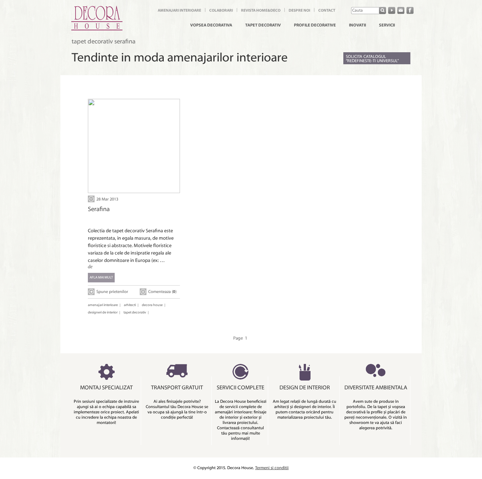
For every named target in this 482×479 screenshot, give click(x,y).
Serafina (99, 209)
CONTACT (326, 11)
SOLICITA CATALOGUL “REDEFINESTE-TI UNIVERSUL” (372, 59)
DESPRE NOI (299, 11)
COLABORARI (221, 11)
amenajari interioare (103, 305)
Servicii (387, 25)
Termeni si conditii (272, 468)
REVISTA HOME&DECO (261, 11)
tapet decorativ (134, 313)
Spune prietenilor (112, 292)
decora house (152, 305)
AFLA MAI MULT (101, 278)
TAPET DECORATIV (263, 25)
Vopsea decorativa (211, 25)
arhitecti (130, 305)
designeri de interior (103, 313)
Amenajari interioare (179, 11)
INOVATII (357, 25)
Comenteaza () (162, 292)
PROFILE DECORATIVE (315, 25)
